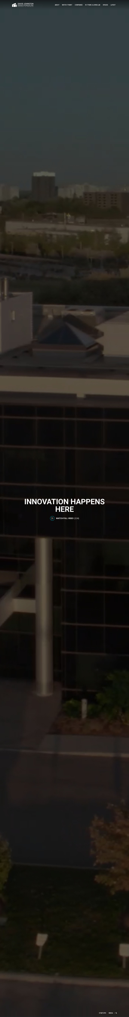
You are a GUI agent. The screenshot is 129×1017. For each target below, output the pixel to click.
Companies (79, 5)
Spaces (105, 5)
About (57, 5)
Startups (102, 1013)
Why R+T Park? (67, 5)
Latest (113, 5)
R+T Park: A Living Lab (92, 5)
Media (111, 1013)
